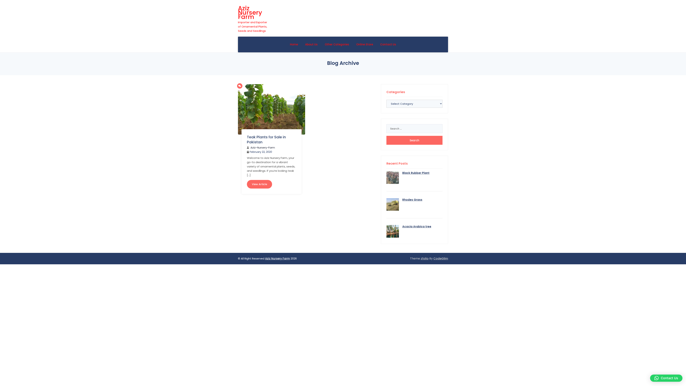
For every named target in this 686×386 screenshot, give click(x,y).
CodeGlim (440, 258)
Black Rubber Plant (415, 173)
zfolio (425, 258)
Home (294, 44)
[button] (666, 378)
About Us (311, 44)
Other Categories (337, 44)
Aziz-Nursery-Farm (262, 147)
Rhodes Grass (412, 200)
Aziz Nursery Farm (250, 12)
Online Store (364, 44)
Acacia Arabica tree (416, 226)
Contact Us (388, 44)
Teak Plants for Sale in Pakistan (266, 140)
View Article (259, 184)
